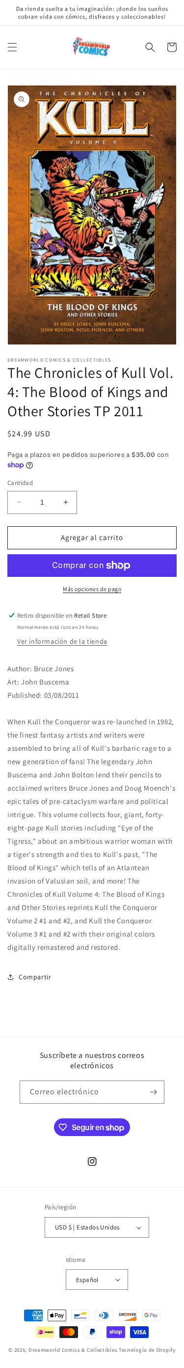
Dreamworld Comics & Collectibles (72, 1349)
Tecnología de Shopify (147, 1349)
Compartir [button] (35, 976)
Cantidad (20, 483)
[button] (12, 47)
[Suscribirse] (153, 1092)
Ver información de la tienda (62, 641)
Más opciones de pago (92, 589)
